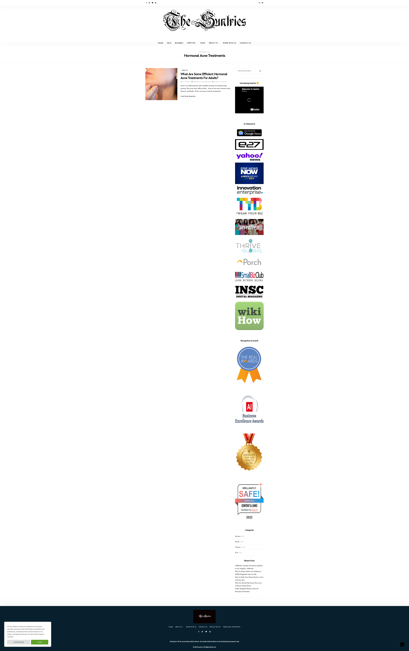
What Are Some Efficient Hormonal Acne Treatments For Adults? (204, 76)
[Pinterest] (155, 3)
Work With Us (229, 43)
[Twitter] (149, 3)
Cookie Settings (19, 642)
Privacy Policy (215, 627)
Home (160, 43)
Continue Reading (188, 96)
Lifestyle (191, 43)
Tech (169, 43)
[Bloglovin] (152, 3)
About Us (213, 43)
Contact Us (245, 43)
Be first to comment (220, 82)
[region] (27, 634)
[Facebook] (146, 3)
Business (179, 43)
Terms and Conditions (231, 627)
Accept (39, 642)
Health (185, 70)
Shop (202, 43)
